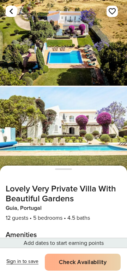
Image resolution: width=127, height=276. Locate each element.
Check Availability (83, 262)
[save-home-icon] (112, 11)
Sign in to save (22, 261)
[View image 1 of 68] (63, 43)
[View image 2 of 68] (63, 130)
